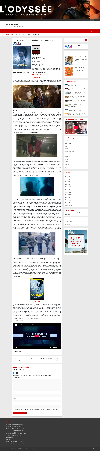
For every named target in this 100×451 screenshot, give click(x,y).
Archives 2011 (68, 199)
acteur (10, 424)
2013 (7, 424)
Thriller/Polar (67, 166)
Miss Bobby (67, 224)
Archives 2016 (68, 191)
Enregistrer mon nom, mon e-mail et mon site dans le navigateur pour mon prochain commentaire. (36, 409)
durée (12, 433)
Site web (15, 404)
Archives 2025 (68, 176)
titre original (14, 443)
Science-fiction (68, 164)
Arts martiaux (68, 143)
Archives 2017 (68, 189)
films (18, 433)
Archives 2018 (68, 187)
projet (21, 439)
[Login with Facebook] (14, 373)
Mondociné (12, 24)
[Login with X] (17, 373)
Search (86, 40)
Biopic (66, 146)
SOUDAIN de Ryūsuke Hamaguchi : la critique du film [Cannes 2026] (81, 68)
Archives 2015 (68, 192)
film (15, 433)
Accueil (9, 31)
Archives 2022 (68, 181)
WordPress (45, 448)
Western (66, 167)
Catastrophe (67, 148)
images (25, 433)
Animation (67, 141)
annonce (15, 426)
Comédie (67, 149)
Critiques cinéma (18, 31)
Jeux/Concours (77, 31)
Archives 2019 (68, 186)
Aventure (67, 145)
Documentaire (68, 153)
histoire (21, 433)
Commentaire (16, 377)
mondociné (10, 438)
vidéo (21, 443)
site (21, 441)
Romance (67, 162)
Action (66, 140)
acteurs (13, 424)
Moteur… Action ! (54, 31)
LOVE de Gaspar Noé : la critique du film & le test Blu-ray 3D (24, 359)
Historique (67, 159)
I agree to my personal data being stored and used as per (25, 370)
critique (8, 433)
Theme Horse (29, 448)
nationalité (18, 437)
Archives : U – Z (68, 205)
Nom (14, 393)
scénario (18, 441)
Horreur (66, 161)
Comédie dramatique (69, 151)
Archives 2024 (68, 178)
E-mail (14, 398)
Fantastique (67, 156)
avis (23, 426)
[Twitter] (16, 44)
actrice (16, 424)
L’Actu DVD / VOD (30, 31)
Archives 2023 (68, 179)
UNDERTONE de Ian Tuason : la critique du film (76, 241)
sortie (11, 443)
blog (21, 428)
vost (23, 443)
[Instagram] (71, 47)
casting (15, 430)
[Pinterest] (18, 44)
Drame (66, 154)
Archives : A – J (68, 202)
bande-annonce (15, 428)
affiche (11, 426)
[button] (73, 251)
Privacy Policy (33, 370)
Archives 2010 (68, 200)
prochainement (17, 439)
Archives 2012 (68, 197)
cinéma (20, 430)
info (7, 435)
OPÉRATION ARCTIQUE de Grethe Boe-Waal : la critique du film (49, 359)
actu (22, 424)
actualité (8, 426)
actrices (19, 424)
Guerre (66, 158)
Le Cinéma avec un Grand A (71, 223)
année (20, 426)
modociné (11, 435)
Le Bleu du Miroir (68, 221)
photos (8, 439)
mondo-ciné (19, 435)
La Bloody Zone (66, 31)
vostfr (25, 443)
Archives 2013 (68, 196)
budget (11, 430)
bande (8, 428)
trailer (18, 443)
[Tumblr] (20, 44)
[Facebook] (14, 44)
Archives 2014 (68, 194)
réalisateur (9, 441)
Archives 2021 (68, 183)
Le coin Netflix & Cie (42, 31)
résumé (15, 441)
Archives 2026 (68, 174)
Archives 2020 (68, 184)
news (21, 437)
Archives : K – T (68, 204)
